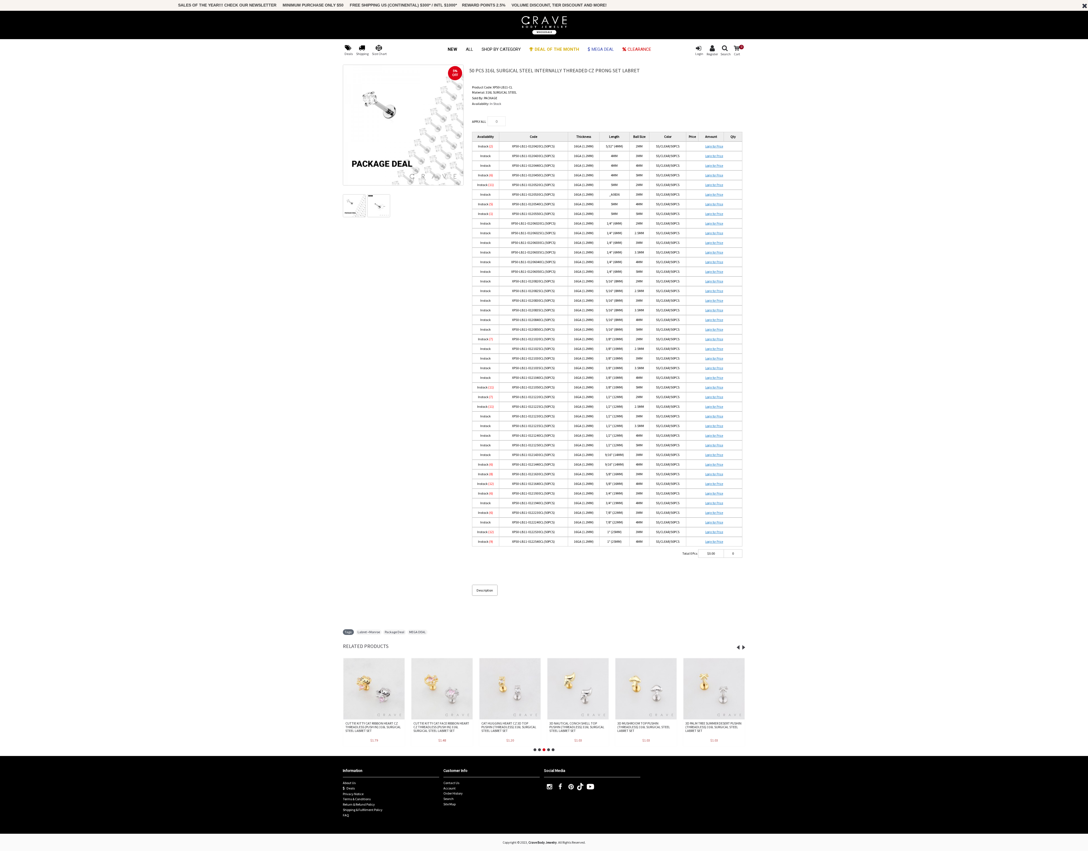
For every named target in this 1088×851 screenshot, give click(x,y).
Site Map (449, 804)
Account (449, 788)
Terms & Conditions (357, 799)
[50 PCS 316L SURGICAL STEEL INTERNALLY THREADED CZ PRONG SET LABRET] (403, 125)
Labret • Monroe (369, 632)
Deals (351, 788)
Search (448, 799)
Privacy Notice (353, 794)
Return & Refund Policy (359, 804)
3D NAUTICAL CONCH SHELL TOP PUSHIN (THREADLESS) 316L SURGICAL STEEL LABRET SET (576, 727)
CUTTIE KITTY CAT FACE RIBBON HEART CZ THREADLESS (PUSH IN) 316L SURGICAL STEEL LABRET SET (441, 727)
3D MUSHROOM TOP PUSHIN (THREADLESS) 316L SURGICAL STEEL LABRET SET (643, 727)
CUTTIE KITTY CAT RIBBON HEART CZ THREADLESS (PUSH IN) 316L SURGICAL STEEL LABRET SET (373, 727)
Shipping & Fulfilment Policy (362, 810)
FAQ (346, 815)
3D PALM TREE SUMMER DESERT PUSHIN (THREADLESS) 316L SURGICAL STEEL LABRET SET (713, 727)
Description (485, 590)
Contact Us (451, 783)
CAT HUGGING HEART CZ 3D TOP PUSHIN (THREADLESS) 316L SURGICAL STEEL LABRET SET (508, 727)
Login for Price (714, 146)
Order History (453, 793)
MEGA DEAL (417, 632)
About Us (349, 783)
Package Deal (394, 632)
